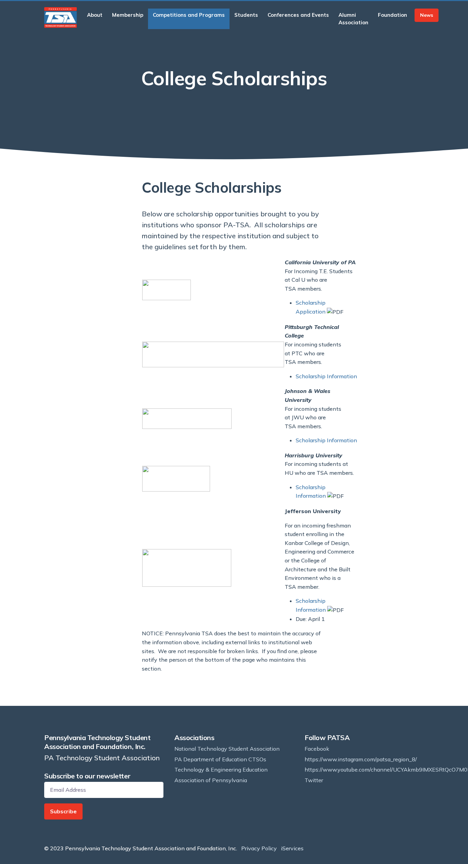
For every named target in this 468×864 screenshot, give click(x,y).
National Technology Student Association (227, 748)
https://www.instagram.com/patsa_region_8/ (361, 759)
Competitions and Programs (189, 15)
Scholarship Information (326, 376)
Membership (127, 15)
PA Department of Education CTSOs (220, 759)
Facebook (317, 748)
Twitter (314, 780)
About (94, 15)
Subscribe (63, 811)
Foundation (392, 15)
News (426, 15)
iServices (292, 848)
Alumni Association (353, 19)
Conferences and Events (298, 15)
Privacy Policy (259, 848)
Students (246, 15)
